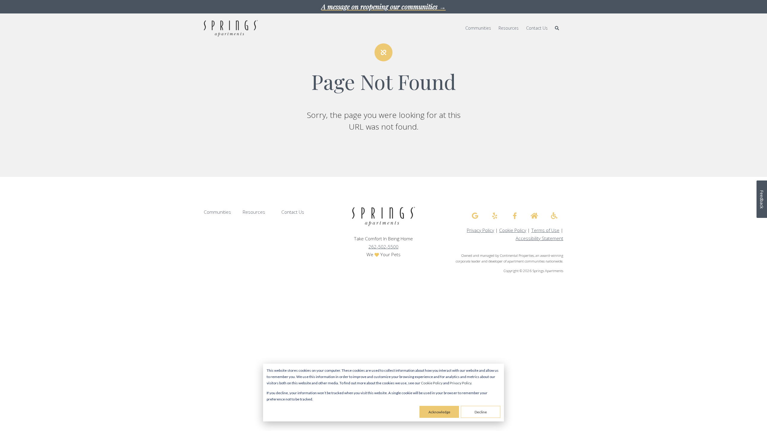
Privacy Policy (460, 383)
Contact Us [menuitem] (537, 28)
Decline (481, 412)
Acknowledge (439, 412)
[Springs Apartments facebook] (515, 216)
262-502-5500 (383, 247)
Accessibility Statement (539, 238)
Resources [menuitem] (509, 28)
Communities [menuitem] (478, 28)
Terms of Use (545, 230)
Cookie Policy (432, 383)
